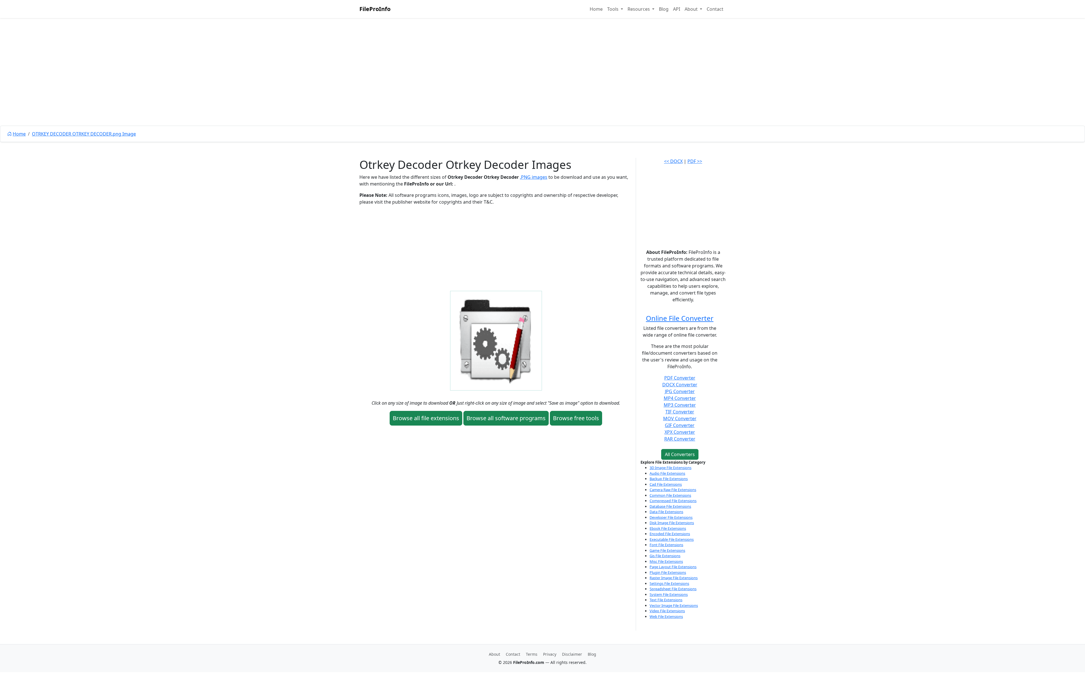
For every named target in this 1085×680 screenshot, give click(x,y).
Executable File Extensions (672, 539)
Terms (531, 654)
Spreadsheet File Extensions (673, 588)
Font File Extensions (666, 544)
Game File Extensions (667, 550)
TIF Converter (679, 412)
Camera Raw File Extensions (673, 489)
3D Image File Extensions (670, 467)
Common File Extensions (670, 495)
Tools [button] (613, 9)
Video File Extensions (667, 610)
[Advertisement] (542, 84)
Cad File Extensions (666, 484)
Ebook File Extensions (668, 528)
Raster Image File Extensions (674, 577)
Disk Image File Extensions (672, 522)
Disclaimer (572, 654)
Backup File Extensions (669, 478)
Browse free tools (576, 418)
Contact (715, 9)
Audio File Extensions (667, 473)
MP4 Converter (680, 398)
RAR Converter (679, 439)
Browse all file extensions (426, 418)
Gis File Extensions (665, 555)
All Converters (680, 454)
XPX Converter (680, 432)
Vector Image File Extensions (674, 605)
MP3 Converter (680, 405)
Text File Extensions (666, 599)
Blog (664, 9)
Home (596, 9)
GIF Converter (680, 425)
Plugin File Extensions (668, 572)
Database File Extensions (670, 506)
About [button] (692, 9)
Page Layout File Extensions (673, 566)
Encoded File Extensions (670, 533)
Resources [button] (639, 9)
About (494, 654)
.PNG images (533, 177)
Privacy (549, 654)
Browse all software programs (506, 418)
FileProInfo (374, 9)
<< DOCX (673, 161)
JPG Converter (680, 391)
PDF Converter (679, 378)
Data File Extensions (666, 511)
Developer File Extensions (671, 517)
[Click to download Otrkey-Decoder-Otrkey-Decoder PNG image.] (496, 340)
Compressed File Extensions (673, 500)
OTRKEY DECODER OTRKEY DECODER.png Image (84, 134)
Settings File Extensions (669, 583)
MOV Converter (679, 418)
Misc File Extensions (666, 561)
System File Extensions (669, 594)
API (676, 9)
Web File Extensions (666, 616)
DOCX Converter (679, 385)
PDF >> (694, 161)
